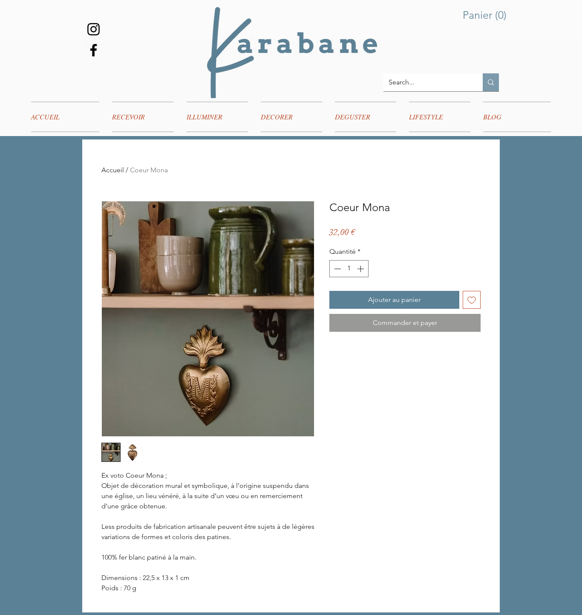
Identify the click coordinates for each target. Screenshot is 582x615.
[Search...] (491, 82)
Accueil (112, 170)
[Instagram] (93, 29)
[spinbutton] (349, 269)
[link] (486, 15)
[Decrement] (337, 269)
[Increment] (361, 269)
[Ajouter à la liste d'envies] (472, 300)
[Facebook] (93, 50)
